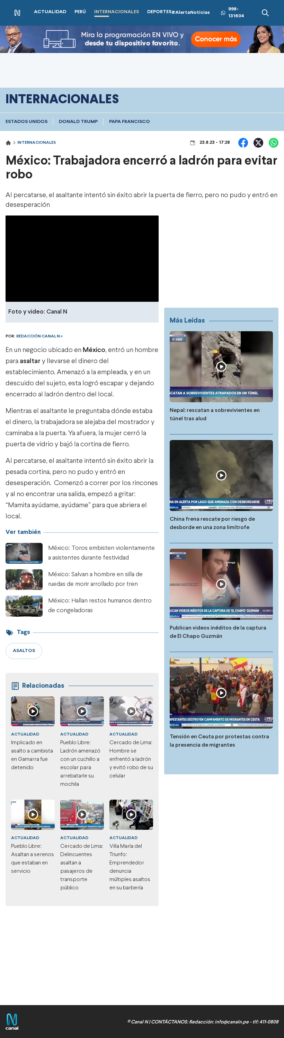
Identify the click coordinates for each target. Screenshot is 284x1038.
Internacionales (36, 143)
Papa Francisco (129, 122)
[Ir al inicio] (17, 13)
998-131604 (236, 12)
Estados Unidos (26, 122)
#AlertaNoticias (190, 12)
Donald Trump (78, 122)
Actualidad (25, 734)
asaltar (30, 361)
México (94, 350)
